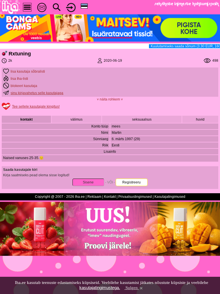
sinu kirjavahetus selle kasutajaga (37, 93)
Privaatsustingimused (135, 197)
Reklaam (94, 197)
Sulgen (131, 287)
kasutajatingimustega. (99, 287)
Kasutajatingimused (169, 197)
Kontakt (110, 197)
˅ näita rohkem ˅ (110, 99)
